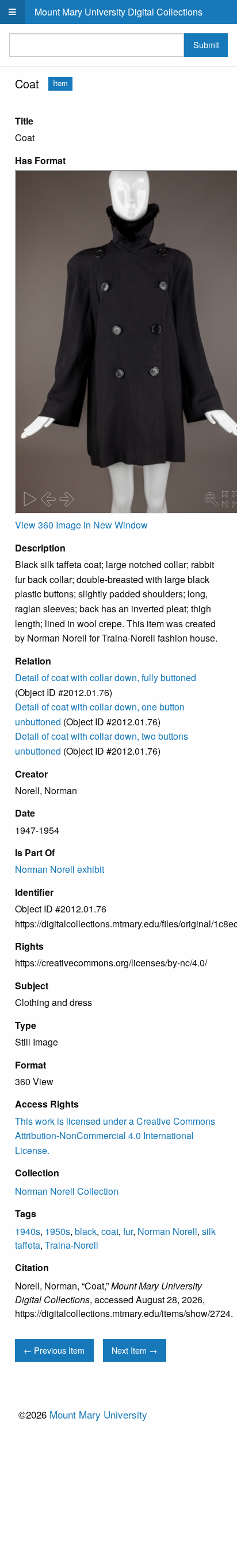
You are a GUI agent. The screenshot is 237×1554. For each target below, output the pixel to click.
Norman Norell (167, 1231)
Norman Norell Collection (66, 1191)
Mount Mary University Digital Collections (118, 11)
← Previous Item (54, 1350)
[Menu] (12, 12)
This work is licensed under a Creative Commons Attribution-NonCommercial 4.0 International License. (115, 1135)
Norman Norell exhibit (59, 869)
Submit (206, 44)
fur (128, 1231)
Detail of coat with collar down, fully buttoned (105, 677)
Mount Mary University (98, 1414)
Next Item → (134, 1350)
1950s (57, 1231)
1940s (27, 1231)
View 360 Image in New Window (81, 524)
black (86, 1231)
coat (109, 1231)
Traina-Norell (71, 1245)
